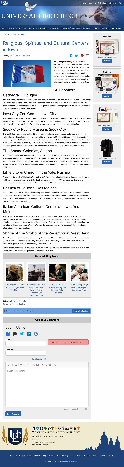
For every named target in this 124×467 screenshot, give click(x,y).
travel (17, 304)
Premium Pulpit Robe (107, 158)
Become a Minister (17, 455)
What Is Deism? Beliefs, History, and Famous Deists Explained (57, 288)
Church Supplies (33, 455)
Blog (44, 455)
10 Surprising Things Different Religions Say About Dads (79, 287)
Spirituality (22, 301)
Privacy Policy (62, 455)
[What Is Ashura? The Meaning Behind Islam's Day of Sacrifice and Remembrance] (36, 272)
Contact (112, 3)
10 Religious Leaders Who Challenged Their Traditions (14, 287)
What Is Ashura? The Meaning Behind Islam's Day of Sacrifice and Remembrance (36, 290)
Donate (111, 455)
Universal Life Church (40, 15)
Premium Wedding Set (107, 93)
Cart (121, 3)
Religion (14, 301)
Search (51, 455)
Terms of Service (90, 455)
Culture (22, 304)
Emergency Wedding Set (107, 125)
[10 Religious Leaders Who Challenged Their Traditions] (14, 272)
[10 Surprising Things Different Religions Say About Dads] (79, 272)
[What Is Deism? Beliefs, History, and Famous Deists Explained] (58, 272)
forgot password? (39, 359)
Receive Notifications (80, 311)
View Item (107, 60)
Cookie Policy (76, 455)
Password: (10, 349)
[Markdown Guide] (55, 364)
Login (84, 3)
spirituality (9, 304)
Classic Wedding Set (107, 57)
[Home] (4, 2)
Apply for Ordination (97, 3)
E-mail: (8, 339)
